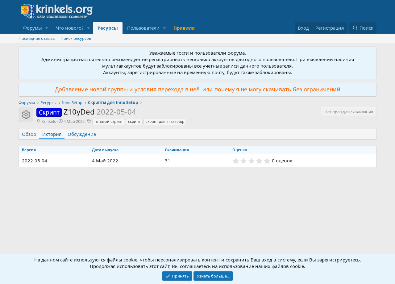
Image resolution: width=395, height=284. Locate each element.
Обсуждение (82, 134)
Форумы (32, 28)
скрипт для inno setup (165, 121)
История (51, 134)
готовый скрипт (108, 121)
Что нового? (70, 28)
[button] (47, 28)
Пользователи (143, 28)
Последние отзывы (37, 38)
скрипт (134, 121)
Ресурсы (108, 28)
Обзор (29, 134)
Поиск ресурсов (75, 38)
